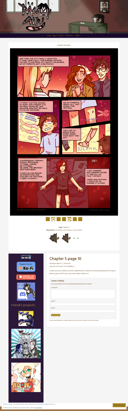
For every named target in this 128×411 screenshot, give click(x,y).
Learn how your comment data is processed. (85, 320)
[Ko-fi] (69, 219)
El (69, 263)
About (55, 35)
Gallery (77, 35)
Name (53, 301)
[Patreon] (48, 219)
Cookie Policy (38, 408)
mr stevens (59, 230)
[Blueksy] (59, 219)
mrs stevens (67, 230)
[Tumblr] (64, 219)
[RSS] (80, 219)
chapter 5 (66, 227)
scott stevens (77, 230)
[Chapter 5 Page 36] (78, 238)
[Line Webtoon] (53, 219)
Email (52, 308)
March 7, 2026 (62, 263)
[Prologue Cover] (54, 238)
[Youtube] (75, 219)
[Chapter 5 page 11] (74, 238)
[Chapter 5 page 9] (66, 238)
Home (49, 35)
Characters (68, 35)
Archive (61, 35)
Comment (54, 288)
